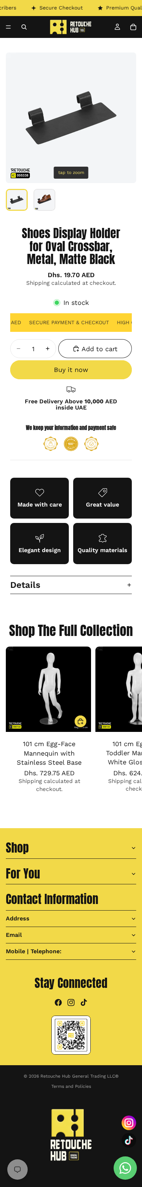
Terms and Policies (71, 1086)
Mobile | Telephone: (34, 950)
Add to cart (100, 349)
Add (86, 721)
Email (14, 934)
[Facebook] (58, 1002)
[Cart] (133, 27)
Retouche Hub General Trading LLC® (79, 1076)
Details (25, 585)
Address (17, 918)
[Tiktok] (83, 1002)
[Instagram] (71, 1002)
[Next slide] (128, 728)
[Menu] (8, 27)
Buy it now (71, 369)
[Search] (24, 27)
